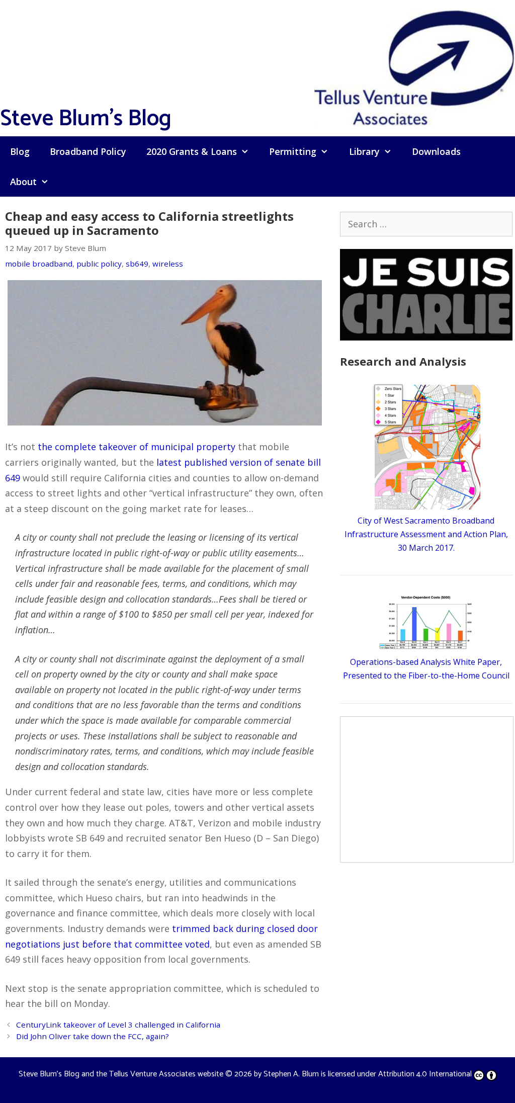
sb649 (137, 264)
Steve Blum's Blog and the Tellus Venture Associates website (121, 1074)
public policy (99, 264)
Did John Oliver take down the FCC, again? (92, 1036)
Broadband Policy (88, 151)
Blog (20, 151)
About (23, 182)
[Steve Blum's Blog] (414, 67)
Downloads (436, 151)
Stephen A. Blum (291, 1074)
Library (364, 151)
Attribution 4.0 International (425, 1074)
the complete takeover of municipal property (136, 447)
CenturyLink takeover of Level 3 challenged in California (118, 1025)
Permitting (292, 151)
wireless (167, 264)
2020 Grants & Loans (191, 151)
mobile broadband (38, 264)
